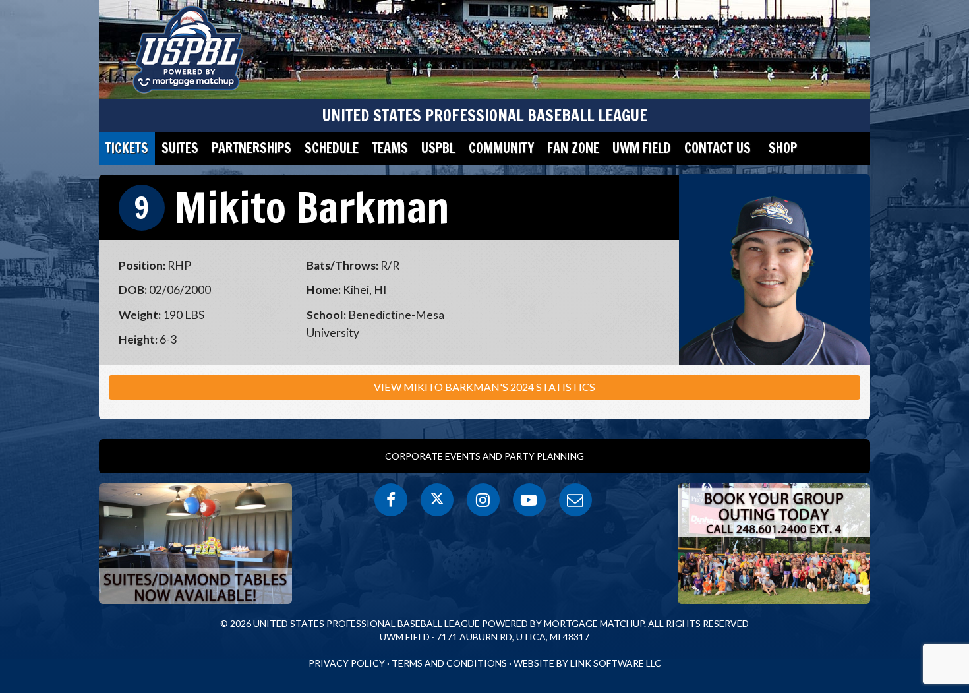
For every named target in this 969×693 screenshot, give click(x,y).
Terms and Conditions (449, 663)
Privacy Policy (346, 663)
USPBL (438, 148)
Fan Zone (573, 148)
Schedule (332, 148)
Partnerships (251, 148)
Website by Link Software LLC (587, 663)
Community (501, 148)
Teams (390, 148)
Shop (783, 148)
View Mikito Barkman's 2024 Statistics (484, 386)
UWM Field (641, 148)
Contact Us (717, 148)
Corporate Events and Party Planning (484, 456)
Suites (180, 148)
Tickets (126, 148)
